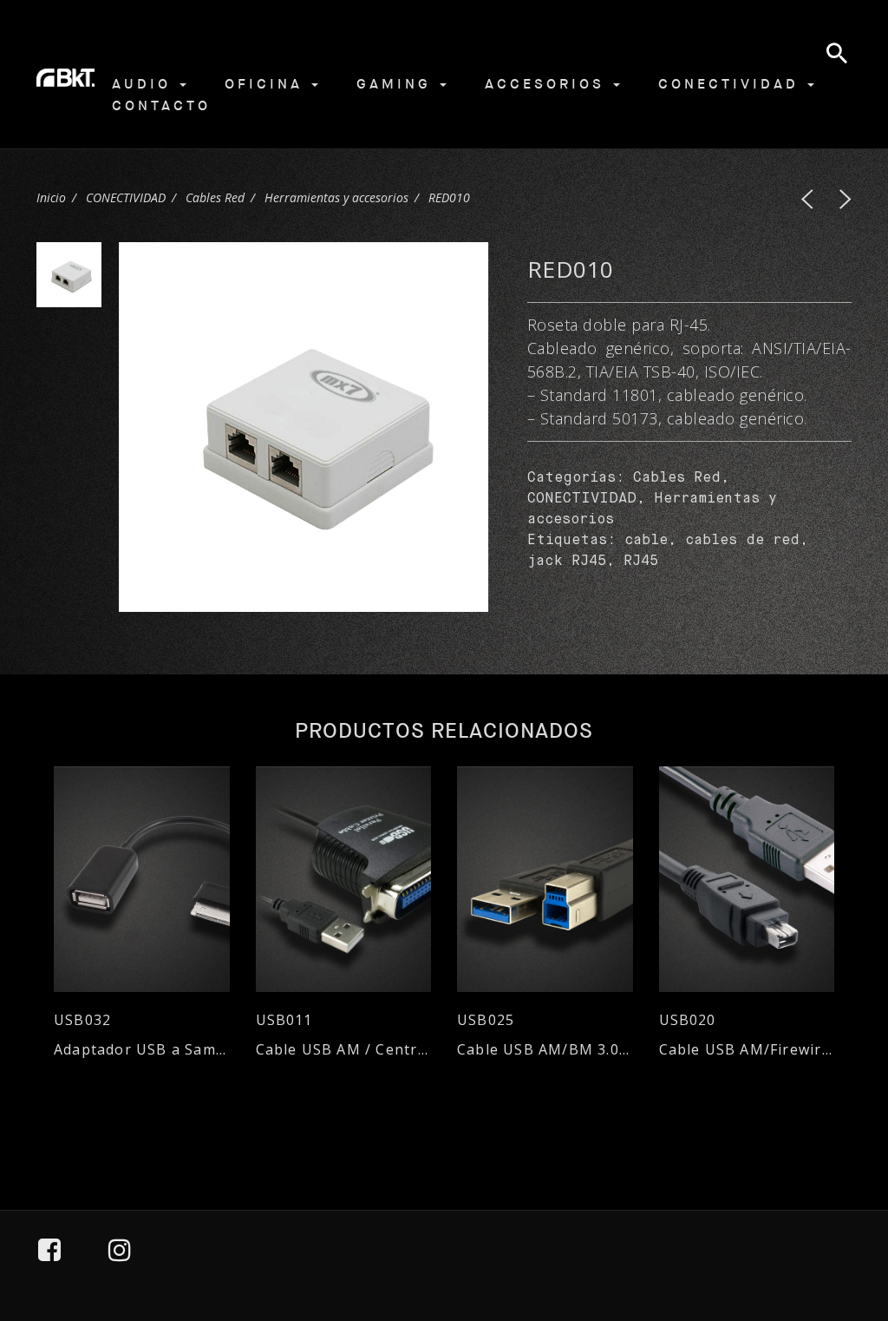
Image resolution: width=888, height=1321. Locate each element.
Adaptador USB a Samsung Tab (142, 1050)
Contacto (161, 105)
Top (828, 1228)
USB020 (687, 1020)
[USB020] (747, 879)
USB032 (82, 1020)
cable (646, 541)
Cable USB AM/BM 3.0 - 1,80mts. (545, 1050)
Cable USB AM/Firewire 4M (747, 1050)
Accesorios (548, 84)
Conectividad (732, 84)
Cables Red (215, 197)
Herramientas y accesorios (336, 197)
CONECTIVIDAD (126, 197)
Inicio (51, 197)
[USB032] (142, 879)
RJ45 (641, 561)
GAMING (397, 84)
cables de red (742, 541)
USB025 (485, 1020)
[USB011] (344, 879)
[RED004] (845, 199)
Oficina (267, 84)
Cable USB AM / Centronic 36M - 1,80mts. (344, 1050)
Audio (145, 84)
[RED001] (807, 199)
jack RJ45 (566, 561)
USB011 (284, 1020)
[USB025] (545, 879)
